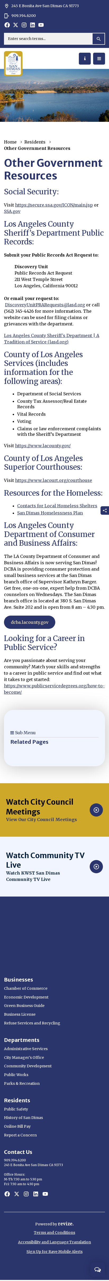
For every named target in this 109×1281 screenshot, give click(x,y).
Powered (44, 1224)
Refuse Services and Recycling (32, 1023)
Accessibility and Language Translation (54, 1242)
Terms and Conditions (54, 1232)
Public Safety (16, 1109)
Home (10, 142)
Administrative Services (26, 1048)
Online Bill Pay (17, 1126)
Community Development (28, 1066)
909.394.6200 (23, 15)
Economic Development (26, 997)
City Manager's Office (24, 1057)
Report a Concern (20, 1135)
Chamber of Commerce (25, 988)
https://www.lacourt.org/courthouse (53, 480)
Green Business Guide (24, 1005)
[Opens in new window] (7, 24)
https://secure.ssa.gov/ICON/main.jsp (54, 205)
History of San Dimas (23, 1117)
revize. (66, 1224)
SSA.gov (12, 211)
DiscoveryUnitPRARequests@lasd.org (45, 304)
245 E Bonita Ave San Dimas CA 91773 (41, 6)
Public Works (16, 1074)
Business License (19, 1014)
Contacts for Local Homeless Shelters (57, 505)
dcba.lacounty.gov (29, 622)
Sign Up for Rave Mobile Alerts (54, 1251)
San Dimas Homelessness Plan (50, 513)
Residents (35, 142)
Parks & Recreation (22, 1083)
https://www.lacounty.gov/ (43, 445)
